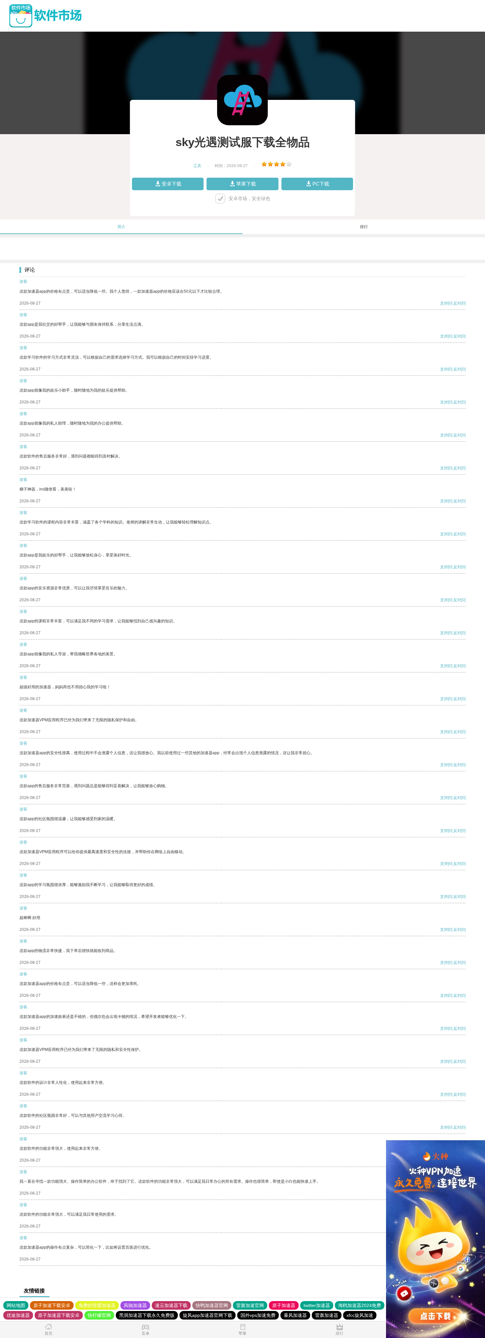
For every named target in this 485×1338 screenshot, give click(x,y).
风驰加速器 (135, 1305)
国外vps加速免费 (258, 1315)
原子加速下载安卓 (51, 1305)
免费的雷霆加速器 (97, 1305)
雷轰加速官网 (250, 1305)
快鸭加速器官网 (212, 1305)
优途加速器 (18, 1315)
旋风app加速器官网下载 (207, 1315)
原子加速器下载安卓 (59, 1315)
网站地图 (16, 1305)
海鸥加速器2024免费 (359, 1305)
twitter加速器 (317, 1305)
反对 (457, 303)
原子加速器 (283, 1305)
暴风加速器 (295, 1315)
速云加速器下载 (171, 1305)
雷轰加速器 (326, 1315)
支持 (444, 303)
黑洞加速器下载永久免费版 (147, 1315)
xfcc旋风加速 (359, 1315)
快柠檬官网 (99, 1315)
